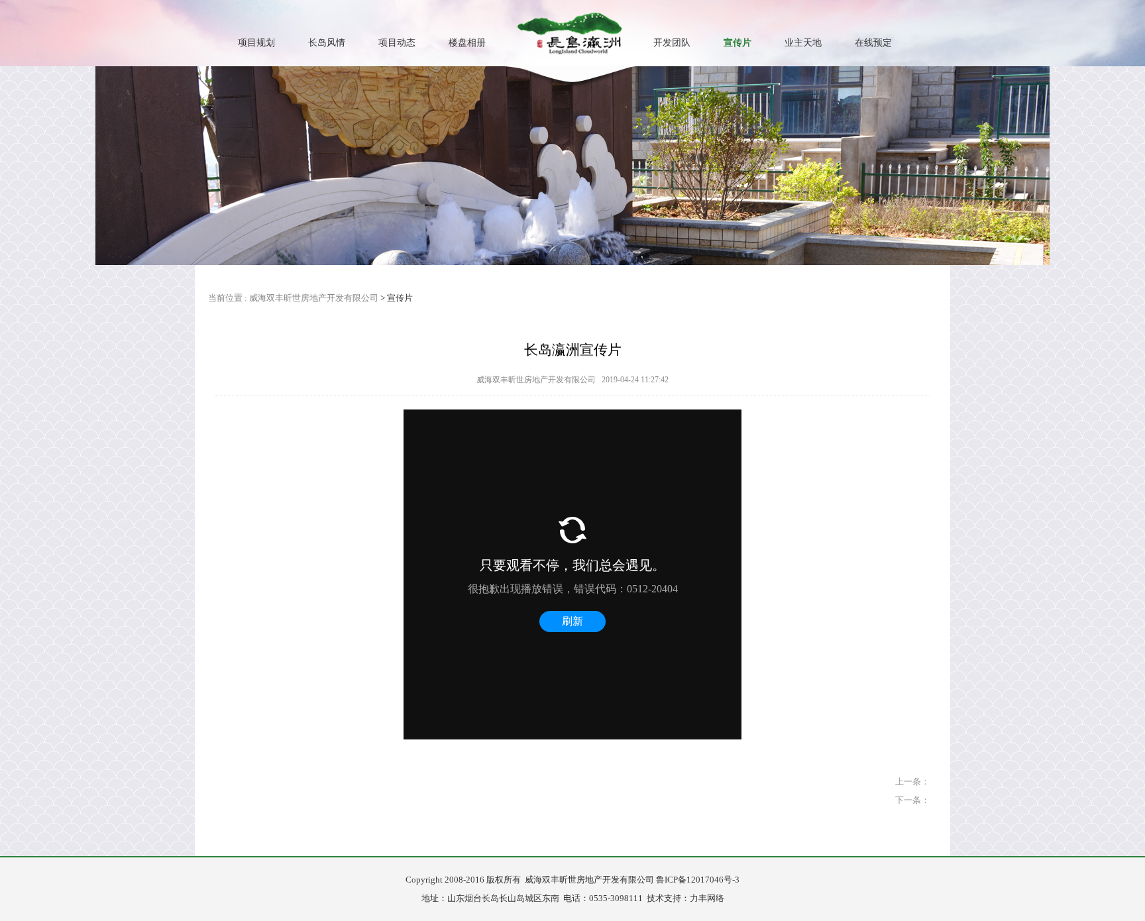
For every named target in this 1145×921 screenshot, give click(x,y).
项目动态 (396, 43)
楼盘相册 (467, 43)
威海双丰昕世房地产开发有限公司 (313, 298)
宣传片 (737, 43)
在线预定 (873, 43)
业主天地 (803, 43)
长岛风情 (326, 43)
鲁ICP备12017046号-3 (697, 880)
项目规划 (256, 43)
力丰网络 (707, 898)
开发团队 (671, 43)
